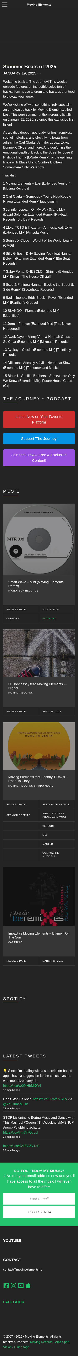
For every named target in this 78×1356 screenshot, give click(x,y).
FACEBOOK (13, 1302)
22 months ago (11, 1108)
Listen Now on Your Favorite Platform (39, 419)
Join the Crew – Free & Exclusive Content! (39, 458)
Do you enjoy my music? (39, 1171)
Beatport (49, 618)
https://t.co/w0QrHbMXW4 (22, 1085)
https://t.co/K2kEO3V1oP (21, 1146)
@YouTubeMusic (15, 1104)
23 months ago (11, 1150)
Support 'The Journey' (39, 439)
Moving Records (41, 1342)
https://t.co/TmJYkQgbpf (20, 1132)
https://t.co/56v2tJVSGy (50, 1099)
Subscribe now (39, 1212)
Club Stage (21, 1347)
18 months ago (11, 1090)
